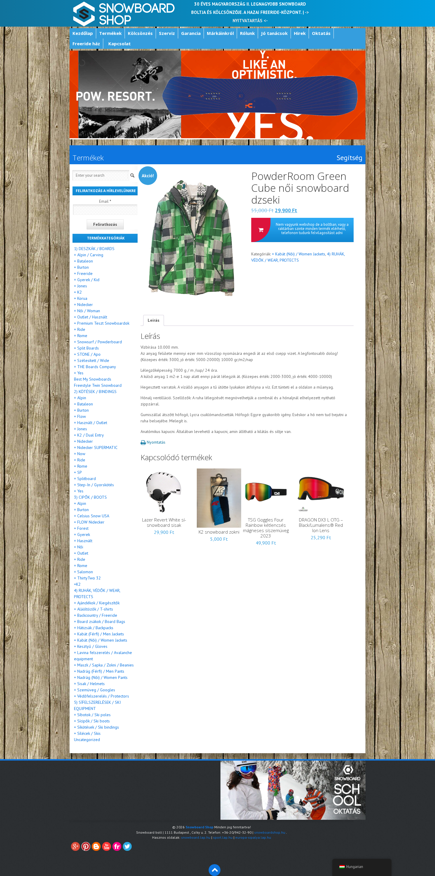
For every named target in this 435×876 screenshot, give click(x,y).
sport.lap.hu (223, 837)
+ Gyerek (82, 534)
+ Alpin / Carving (88, 254)
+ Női (78, 547)
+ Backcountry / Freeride (95, 615)
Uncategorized (87, 739)
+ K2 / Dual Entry (89, 435)
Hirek (300, 33)
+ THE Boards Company (95, 366)
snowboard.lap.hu (195, 837)
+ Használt (83, 540)
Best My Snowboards (92, 379)
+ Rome (80, 335)
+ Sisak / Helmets (89, 683)
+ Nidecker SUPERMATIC (95, 447)
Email (105, 201)
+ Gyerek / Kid (86, 279)
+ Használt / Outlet (90, 422)
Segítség (349, 157)
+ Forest (81, 528)
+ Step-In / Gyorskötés (94, 484)
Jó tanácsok (274, 33)
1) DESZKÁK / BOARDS (94, 248)
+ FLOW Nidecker (89, 522)
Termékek (110, 33)
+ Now (79, 453)
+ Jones (80, 286)
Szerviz (167, 33)
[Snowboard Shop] (125, 13)
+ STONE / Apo (87, 354)
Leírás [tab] (154, 320)
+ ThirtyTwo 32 (87, 578)
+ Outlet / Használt (90, 317)
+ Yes (78, 373)
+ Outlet (81, 553)
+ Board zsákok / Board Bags (99, 621)
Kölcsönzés (140, 33)
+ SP (78, 472)
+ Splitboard (85, 478)
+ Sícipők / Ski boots (92, 721)
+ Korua (80, 298)
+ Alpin (80, 397)
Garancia (191, 33)
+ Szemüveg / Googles (94, 690)
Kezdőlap (82, 33)
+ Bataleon (83, 261)
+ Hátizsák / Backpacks (93, 627)
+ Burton (81, 267)
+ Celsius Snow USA (91, 515)
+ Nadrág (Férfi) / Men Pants (99, 671)
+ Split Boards (86, 348)
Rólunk (247, 33)
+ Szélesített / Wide (91, 360)
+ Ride (79, 329)
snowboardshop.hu (269, 832)
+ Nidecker (83, 304)
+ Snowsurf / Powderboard (98, 341)
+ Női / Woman (87, 310)
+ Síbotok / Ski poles (92, 714)
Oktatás (321, 33)
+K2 (77, 584)
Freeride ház (86, 43)
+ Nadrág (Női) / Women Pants (101, 677)
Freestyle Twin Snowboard (98, 385)
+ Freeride (83, 273)
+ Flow (80, 416)
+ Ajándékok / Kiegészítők (97, 603)
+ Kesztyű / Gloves (90, 646)
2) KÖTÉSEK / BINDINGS (95, 391)
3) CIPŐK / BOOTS (90, 497)
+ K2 (78, 292)
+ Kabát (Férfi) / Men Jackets (99, 634)
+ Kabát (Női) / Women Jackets (298, 254)
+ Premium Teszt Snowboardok (101, 323)
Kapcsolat (119, 43)
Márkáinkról (220, 33)
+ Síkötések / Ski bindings (96, 727)
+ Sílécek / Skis (87, 733)
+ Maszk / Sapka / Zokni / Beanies (104, 665)
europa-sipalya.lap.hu (253, 837)
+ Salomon (83, 571)
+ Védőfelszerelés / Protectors (101, 696)
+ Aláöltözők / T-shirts (93, 609)
